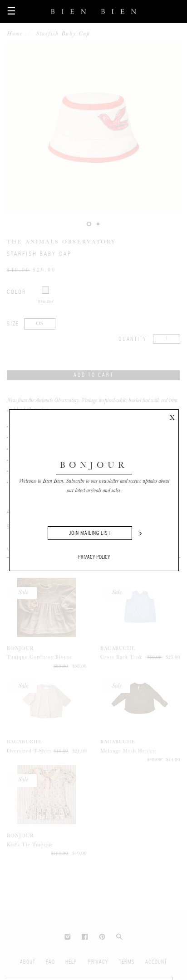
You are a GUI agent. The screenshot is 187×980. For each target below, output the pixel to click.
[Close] (172, 416)
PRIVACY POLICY (94, 557)
